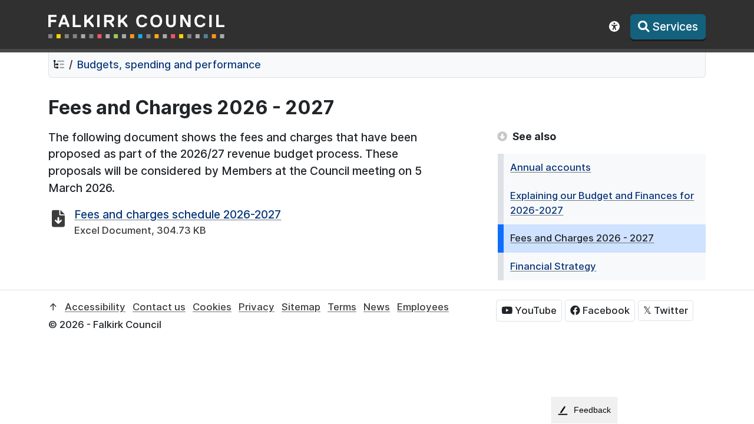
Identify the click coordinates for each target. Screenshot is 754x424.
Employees (423, 307)
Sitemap (301, 307)
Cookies (212, 307)
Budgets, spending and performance (169, 64)
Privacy (257, 307)
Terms (342, 307)
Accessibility (95, 307)
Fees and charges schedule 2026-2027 (177, 214)
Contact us (159, 307)
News (376, 307)
